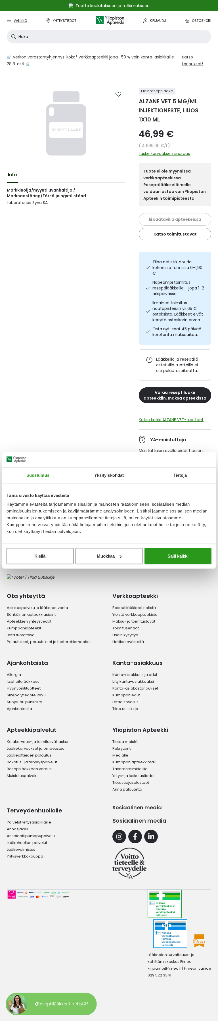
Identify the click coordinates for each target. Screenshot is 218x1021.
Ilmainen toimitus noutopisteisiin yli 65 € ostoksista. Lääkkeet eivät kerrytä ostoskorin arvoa (177, 311)
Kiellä (39, 556)
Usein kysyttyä (125, 635)
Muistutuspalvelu (22, 775)
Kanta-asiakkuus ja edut (134, 674)
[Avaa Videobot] (17, 1004)
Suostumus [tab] (37, 474)
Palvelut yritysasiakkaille (29, 822)
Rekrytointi (121, 748)
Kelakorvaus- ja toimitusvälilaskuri (38, 741)
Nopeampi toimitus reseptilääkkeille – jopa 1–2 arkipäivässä (178, 288)
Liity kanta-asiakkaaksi (133, 681)
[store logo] (110, 20)
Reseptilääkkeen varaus (29, 769)
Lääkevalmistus (21, 849)
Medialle (120, 755)
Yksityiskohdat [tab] (109, 474)
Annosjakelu (18, 829)
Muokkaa (106, 556)
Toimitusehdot (125, 628)
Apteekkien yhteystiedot (29, 621)
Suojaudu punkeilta (24, 702)
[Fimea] (165, 904)
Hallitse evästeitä (128, 641)
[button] (51, 1004)
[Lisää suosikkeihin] (118, 94)
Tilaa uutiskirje (125, 708)
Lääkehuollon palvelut (27, 842)
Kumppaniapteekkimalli (134, 762)
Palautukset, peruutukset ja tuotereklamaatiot (49, 641)
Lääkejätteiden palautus (29, 755)
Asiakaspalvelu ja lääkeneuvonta (37, 607)
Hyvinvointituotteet (24, 688)
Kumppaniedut (126, 695)
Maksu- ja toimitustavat (133, 621)
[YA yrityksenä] (129, 863)
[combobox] (109, 36)
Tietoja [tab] (180, 474)
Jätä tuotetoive (21, 635)
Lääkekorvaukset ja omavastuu (35, 748)
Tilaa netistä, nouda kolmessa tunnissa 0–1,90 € (177, 267)
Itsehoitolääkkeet (23, 681)
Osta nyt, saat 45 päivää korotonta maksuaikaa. (176, 331)
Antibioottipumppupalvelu (31, 836)
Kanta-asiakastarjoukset (135, 688)
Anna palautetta (127, 789)
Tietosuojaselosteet (130, 782)
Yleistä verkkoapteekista (135, 614)
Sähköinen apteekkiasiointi (31, 614)
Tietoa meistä (125, 741)
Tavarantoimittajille (130, 769)
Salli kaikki (177, 556)
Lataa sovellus (125, 702)
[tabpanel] (66, 196)
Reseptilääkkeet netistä (134, 607)
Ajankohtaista (19, 708)
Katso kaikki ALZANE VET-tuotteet (171, 420)
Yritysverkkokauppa (25, 856)
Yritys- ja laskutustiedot (133, 775)
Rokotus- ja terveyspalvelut (32, 762)
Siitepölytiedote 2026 (26, 695)
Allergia (14, 674)
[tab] (12, 175)
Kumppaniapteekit (24, 628)
